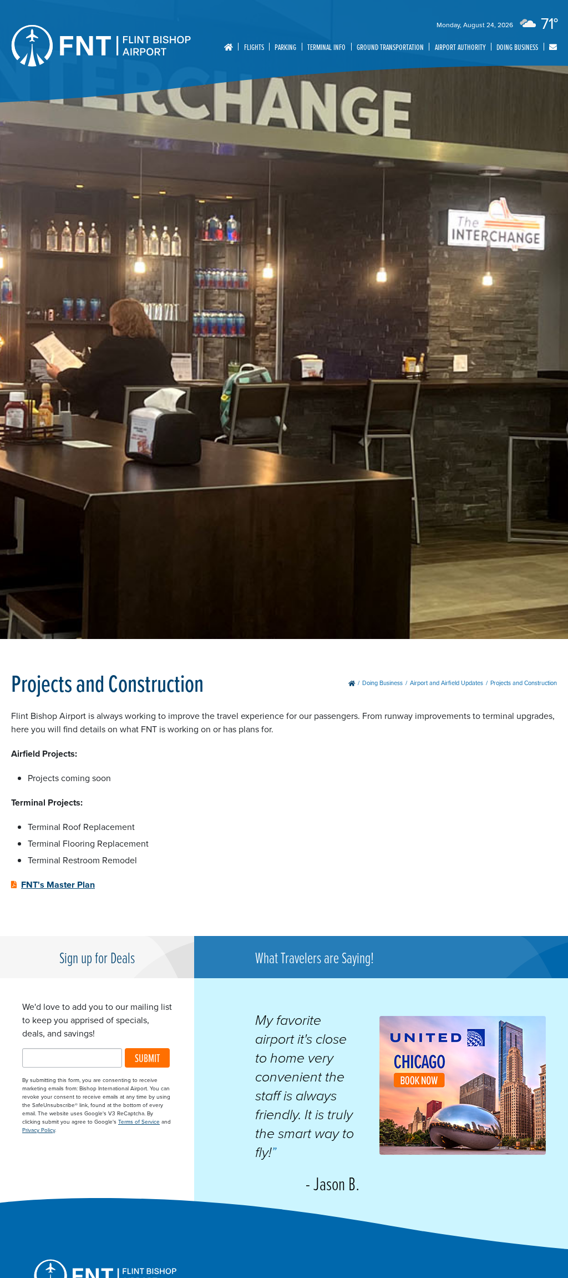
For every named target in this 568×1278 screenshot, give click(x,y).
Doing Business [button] (517, 47)
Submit (147, 1057)
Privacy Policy (38, 1130)
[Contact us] (553, 47)
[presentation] (462, 1151)
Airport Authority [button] (460, 47)
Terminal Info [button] (326, 47)
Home (228, 46)
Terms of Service (139, 1122)
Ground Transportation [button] (390, 47)
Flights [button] (254, 47)
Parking (285, 47)
